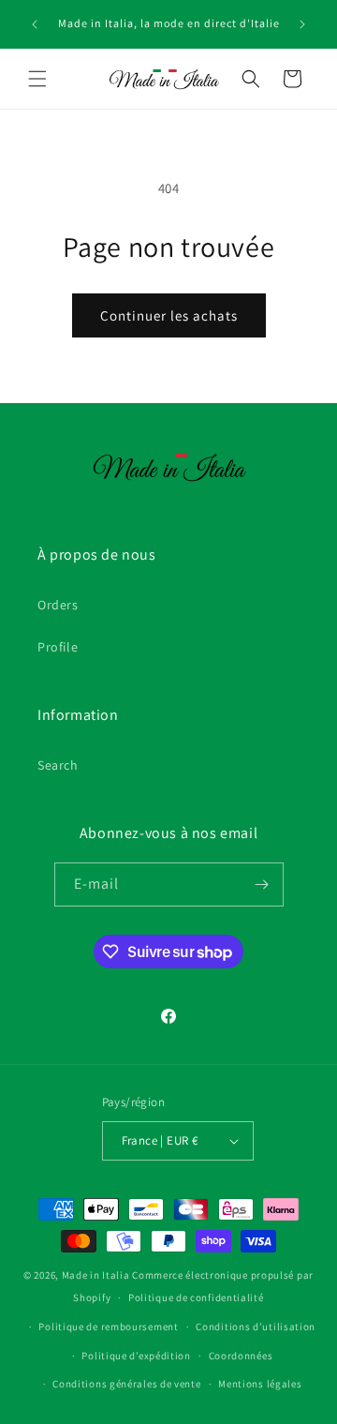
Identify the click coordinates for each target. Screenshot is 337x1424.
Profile (57, 646)
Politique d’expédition (135, 1355)
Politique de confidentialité (196, 1297)
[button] (37, 78)
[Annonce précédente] (34, 24)
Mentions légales (259, 1383)
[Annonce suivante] (302, 24)
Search (58, 765)
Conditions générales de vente (126, 1383)
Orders (58, 604)
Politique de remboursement (108, 1326)
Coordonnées (241, 1355)
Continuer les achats (169, 315)
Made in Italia (96, 1275)
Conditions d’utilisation (255, 1326)
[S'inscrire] (262, 884)
